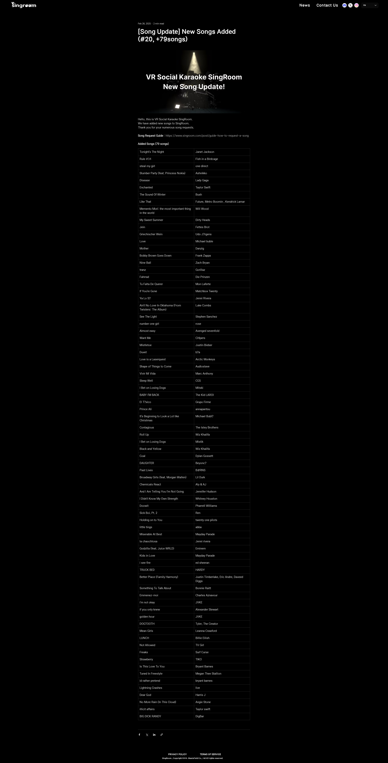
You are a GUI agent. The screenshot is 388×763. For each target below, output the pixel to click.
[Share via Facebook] (139, 734)
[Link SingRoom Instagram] (356, 5)
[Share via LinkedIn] (154, 734)
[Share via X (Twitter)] (146, 734)
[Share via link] (161, 734)
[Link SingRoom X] (350, 5)
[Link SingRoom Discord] (344, 5)
